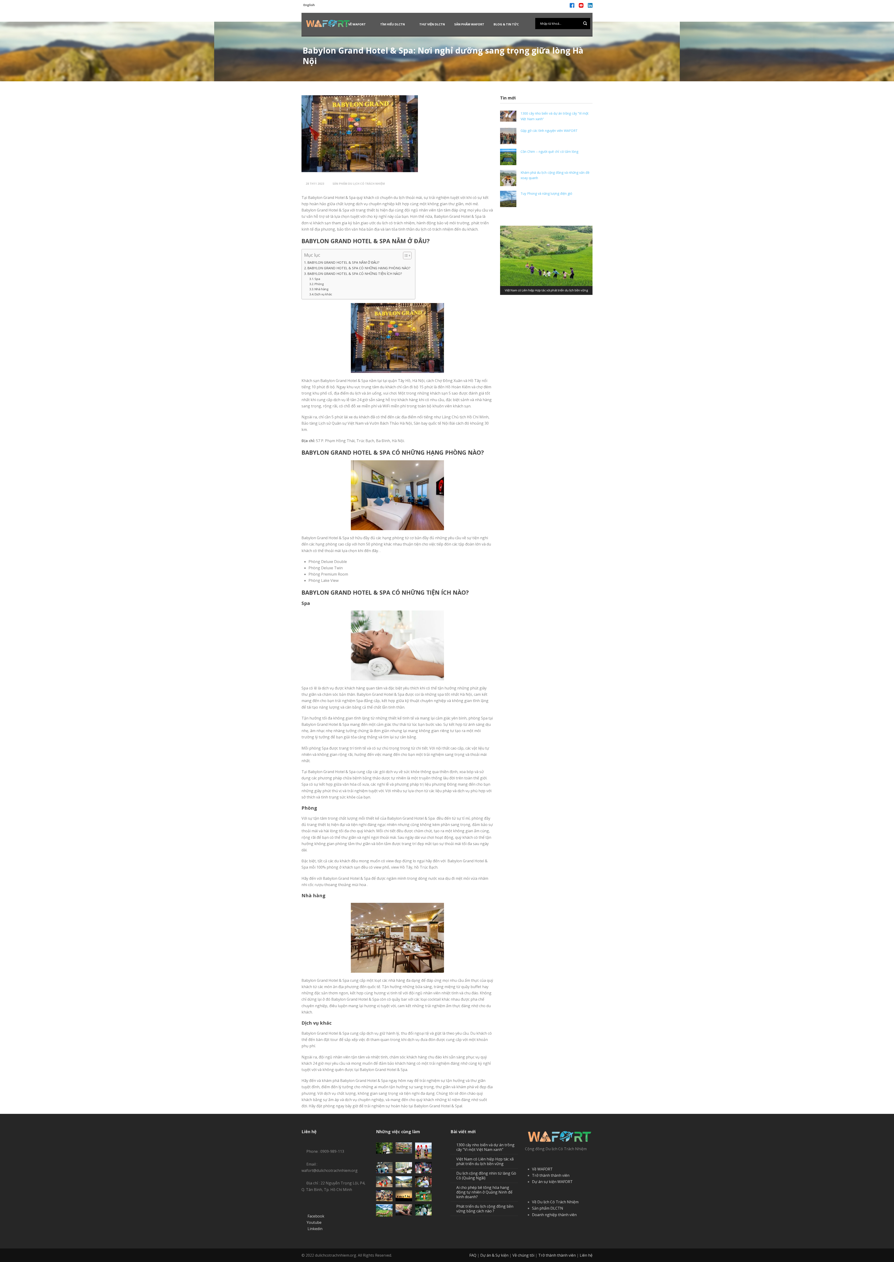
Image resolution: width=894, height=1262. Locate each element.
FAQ (472, 1255)
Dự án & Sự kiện (494, 1255)
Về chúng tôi (523, 1255)
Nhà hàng (321, 289)
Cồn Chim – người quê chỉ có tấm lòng (550, 151)
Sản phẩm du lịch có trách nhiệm (358, 184)
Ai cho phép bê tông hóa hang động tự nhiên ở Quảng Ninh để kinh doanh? (484, 1192)
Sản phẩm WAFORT (469, 24)
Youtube (314, 1222)
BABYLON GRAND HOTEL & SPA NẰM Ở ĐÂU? (343, 262)
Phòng (319, 284)
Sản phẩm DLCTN (547, 1208)
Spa (317, 279)
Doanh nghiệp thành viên (554, 1214)
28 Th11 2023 (315, 184)
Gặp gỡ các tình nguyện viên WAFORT (549, 130)
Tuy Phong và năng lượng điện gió (546, 193)
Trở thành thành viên (550, 1175)
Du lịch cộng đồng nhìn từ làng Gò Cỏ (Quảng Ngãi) (486, 1175)
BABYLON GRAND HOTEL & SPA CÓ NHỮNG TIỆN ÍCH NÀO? (354, 273)
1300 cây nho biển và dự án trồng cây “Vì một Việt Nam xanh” (485, 1147)
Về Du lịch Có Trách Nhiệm (555, 1201)
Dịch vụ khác (323, 294)
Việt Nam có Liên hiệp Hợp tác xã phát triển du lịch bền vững (485, 1161)
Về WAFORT (357, 24)
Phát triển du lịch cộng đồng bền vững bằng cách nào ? (484, 1209)
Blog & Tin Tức (506, 24)
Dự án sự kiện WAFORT (552, 1181)
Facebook (316, 1216)
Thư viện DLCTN (432, 24)
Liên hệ (586, 1255)
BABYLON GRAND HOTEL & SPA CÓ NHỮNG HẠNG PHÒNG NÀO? (358, 268)
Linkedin (315, 1228)
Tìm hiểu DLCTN (392, 24)
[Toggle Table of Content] (405, 255)
